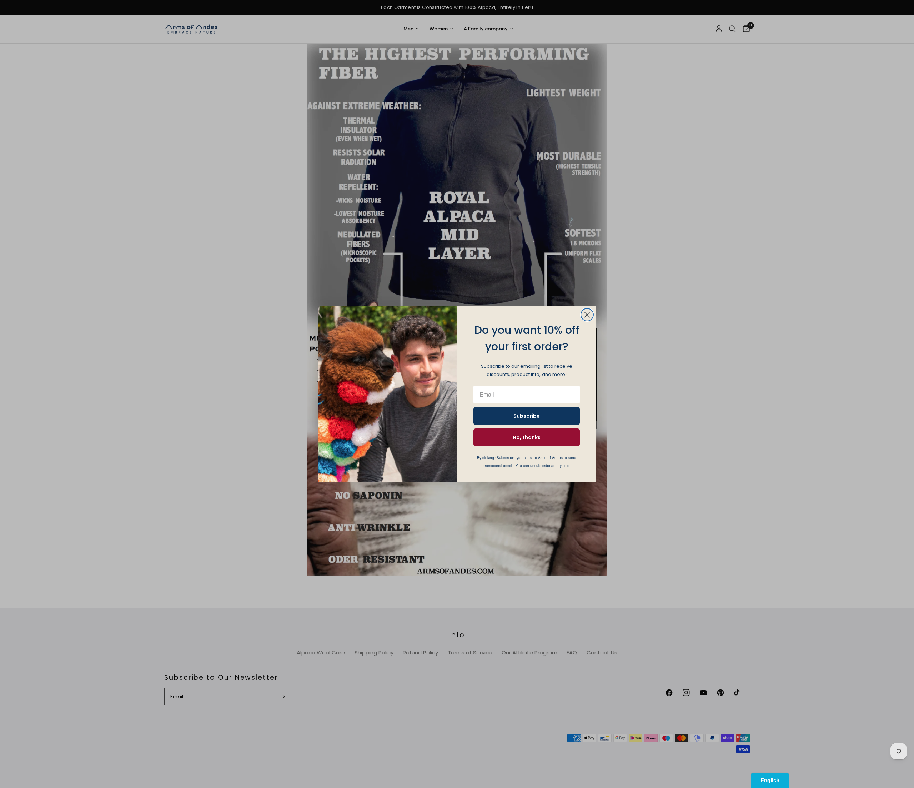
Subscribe (526, 416)
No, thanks (527, 437)
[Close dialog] (587, 314)
